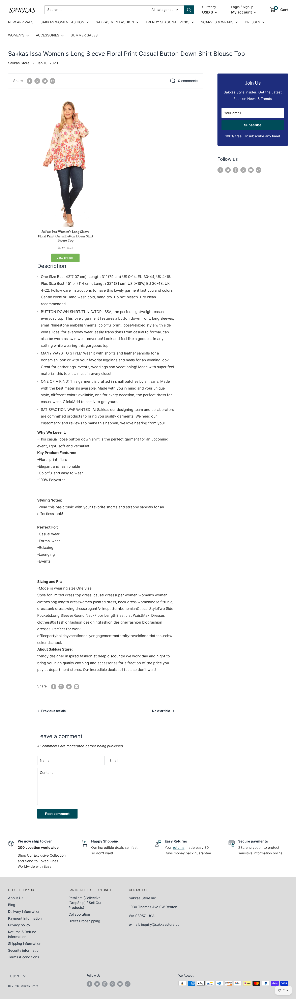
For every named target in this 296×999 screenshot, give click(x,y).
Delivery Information (24, 912)
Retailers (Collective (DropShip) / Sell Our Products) (84, 903)
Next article (161, 711)
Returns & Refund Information (22, 934)
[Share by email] (52, 81)
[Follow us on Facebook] (220, 170)
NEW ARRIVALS (20, 22)
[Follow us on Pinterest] (243, 170)
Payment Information (25, 918)
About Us (15, 898)
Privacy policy (19, 925)
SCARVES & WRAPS (217, 22)
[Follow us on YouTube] (251, 170)
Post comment (57, 814)
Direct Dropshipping (84, 921)
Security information (24, 950)
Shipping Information (24, 944)
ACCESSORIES (47, 35)
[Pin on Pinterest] (37, 81)
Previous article (53, 711)
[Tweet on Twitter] (45, 81)
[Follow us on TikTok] (258, 170)
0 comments (188, 81)
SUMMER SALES (84, 35)
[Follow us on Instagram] (235, 170)
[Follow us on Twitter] (228, 170)
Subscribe (252, 125)
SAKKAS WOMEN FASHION (62, 22)
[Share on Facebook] (29, 81)
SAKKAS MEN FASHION (115, 22)
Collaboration (79, 914)
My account (242, 12)
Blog (11, 905)
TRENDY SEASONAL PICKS (167, 22)
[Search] (189, 9)
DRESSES (252, 22)
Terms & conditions (23, 957)
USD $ (14, 976)
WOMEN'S (16, 35)
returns (178, 848)
